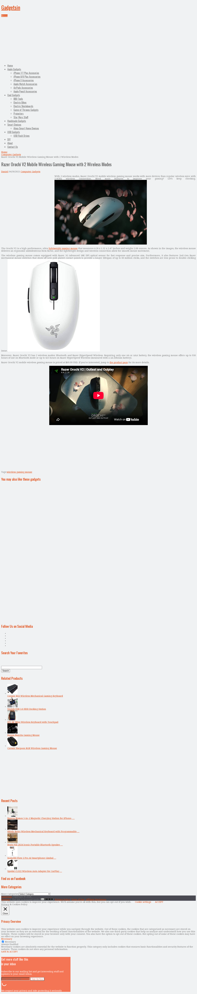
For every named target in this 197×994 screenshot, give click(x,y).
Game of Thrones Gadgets (26, 110)
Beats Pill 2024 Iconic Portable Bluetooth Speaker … (35, 844)
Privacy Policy (62, 899)
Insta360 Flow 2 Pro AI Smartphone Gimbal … (31, 858)
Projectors (19, 113)
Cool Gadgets (13, 95)
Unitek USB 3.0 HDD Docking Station (26, 709)
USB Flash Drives (22, 136)
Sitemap (5, 899)
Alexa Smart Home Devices (26, 128)
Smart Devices (14, 125)
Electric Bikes (20, 102)
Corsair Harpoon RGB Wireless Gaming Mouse (32, 748)
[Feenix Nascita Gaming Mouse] (12, 732)
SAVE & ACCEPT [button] (9, 951)
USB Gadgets (13, 132)
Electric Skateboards (23, 106)
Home (10, 65)
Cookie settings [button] (143, 902)
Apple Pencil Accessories (25, 91)
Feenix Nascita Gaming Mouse (23, 735)
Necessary (10, 942)
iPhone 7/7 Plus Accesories (26, 73)
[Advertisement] (98, 40)
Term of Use (77, 899)
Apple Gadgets (14, 69)
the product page (119, 362)
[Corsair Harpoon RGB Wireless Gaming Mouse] (12, 746)
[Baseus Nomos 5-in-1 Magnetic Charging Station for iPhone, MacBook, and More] (12, 816)
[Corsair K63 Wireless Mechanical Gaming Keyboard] (12, 693)
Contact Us (12, 147)
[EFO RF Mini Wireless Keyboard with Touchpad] (12, 719)
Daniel (4, 171)
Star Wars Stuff (21, 117)
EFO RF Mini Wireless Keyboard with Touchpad (32, 722)
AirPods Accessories (23, 88)
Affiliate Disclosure (96, 899)
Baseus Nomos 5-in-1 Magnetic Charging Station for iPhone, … (41, 818)
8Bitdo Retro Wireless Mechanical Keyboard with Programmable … (43, 831)
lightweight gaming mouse (63, 248)
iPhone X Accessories (24, 80)
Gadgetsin (10, 7)
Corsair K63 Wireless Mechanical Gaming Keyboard (35, 696)
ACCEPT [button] (159, 902)
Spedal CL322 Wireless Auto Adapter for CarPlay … (34, 871)
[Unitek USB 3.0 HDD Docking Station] (12, 706)
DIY (9, 139)
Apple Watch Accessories (25, 84)
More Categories (10, 894)
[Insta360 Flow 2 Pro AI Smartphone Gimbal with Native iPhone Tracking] (12, 855)
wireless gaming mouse (19, 472)
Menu (4, 15)
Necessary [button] (6, 939)
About (10, 143)
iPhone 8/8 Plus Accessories (27, 76)
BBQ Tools (18, 99)
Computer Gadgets (11, 154)
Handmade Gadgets (16, 121)
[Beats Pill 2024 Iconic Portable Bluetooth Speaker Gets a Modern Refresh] (12, 842)
